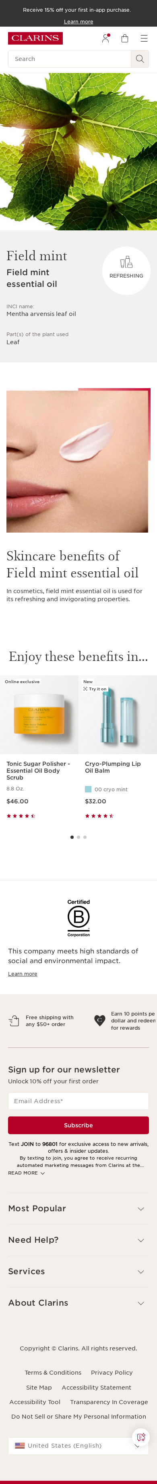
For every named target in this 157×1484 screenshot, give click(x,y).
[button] (78, 1243)
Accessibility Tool (34, 1437)
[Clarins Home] (35, 38)
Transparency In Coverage (109, 1437)
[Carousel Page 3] (85, 837)
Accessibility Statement (96, 1422)
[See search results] (140, 59)
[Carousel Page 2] (78, 837)
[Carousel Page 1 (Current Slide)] (72, 837)
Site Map (39, 1422)
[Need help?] (141, 1437)
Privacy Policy (112, 1408)
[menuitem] (105, 38)
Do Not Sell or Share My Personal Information (78, 1451)
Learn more (22, 974)
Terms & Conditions (53, 1408)
